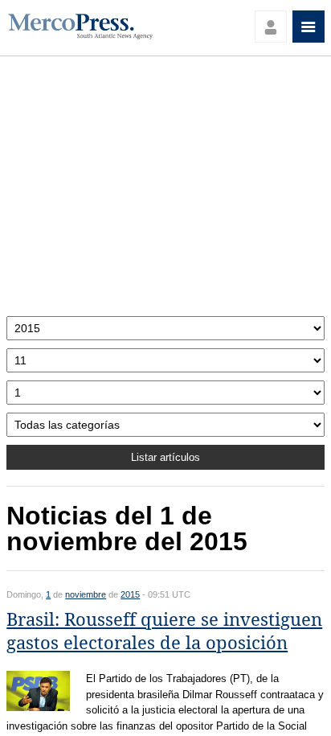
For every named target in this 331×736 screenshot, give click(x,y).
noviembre (85, 594)
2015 (130, 594)
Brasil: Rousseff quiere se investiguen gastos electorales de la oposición (164, 631)
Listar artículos (165, 457)
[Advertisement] (165, 190)
